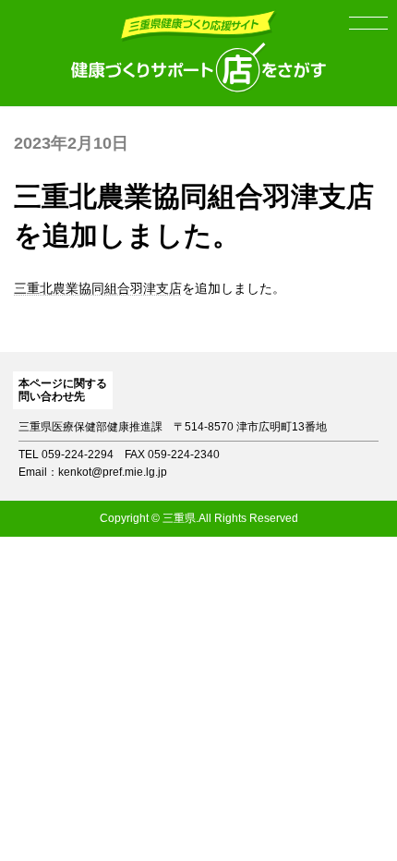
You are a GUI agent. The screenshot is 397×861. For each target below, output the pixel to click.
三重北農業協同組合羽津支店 (98, 288)
